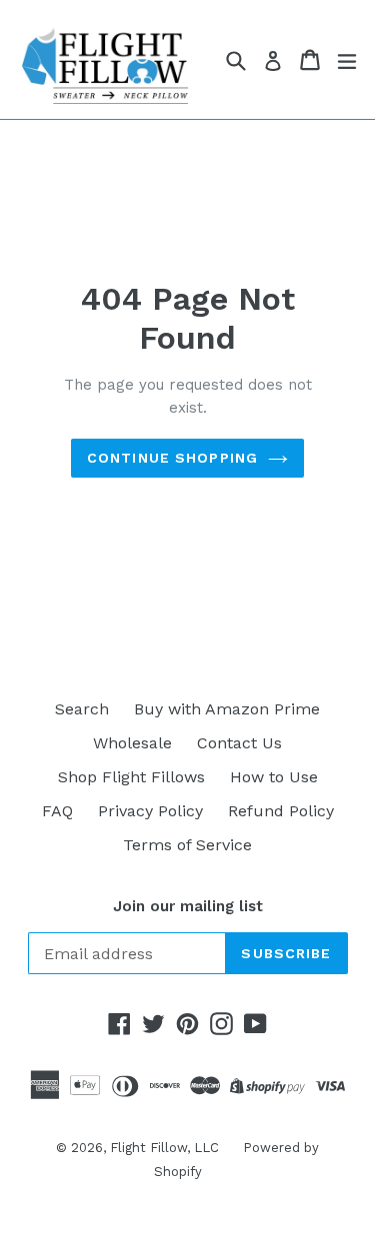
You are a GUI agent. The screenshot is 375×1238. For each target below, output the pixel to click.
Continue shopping (172, 458)
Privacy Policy (150, 810)
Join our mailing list (188, 906)
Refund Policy (281, 810)
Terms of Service (187, 844)
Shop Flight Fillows (131, 776)
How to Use (274, 776)
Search (82, 708)
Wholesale (132, 742)
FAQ (57, 810)
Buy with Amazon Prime (227, 708)
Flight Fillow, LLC (166, 1147)
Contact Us (239, 742)
